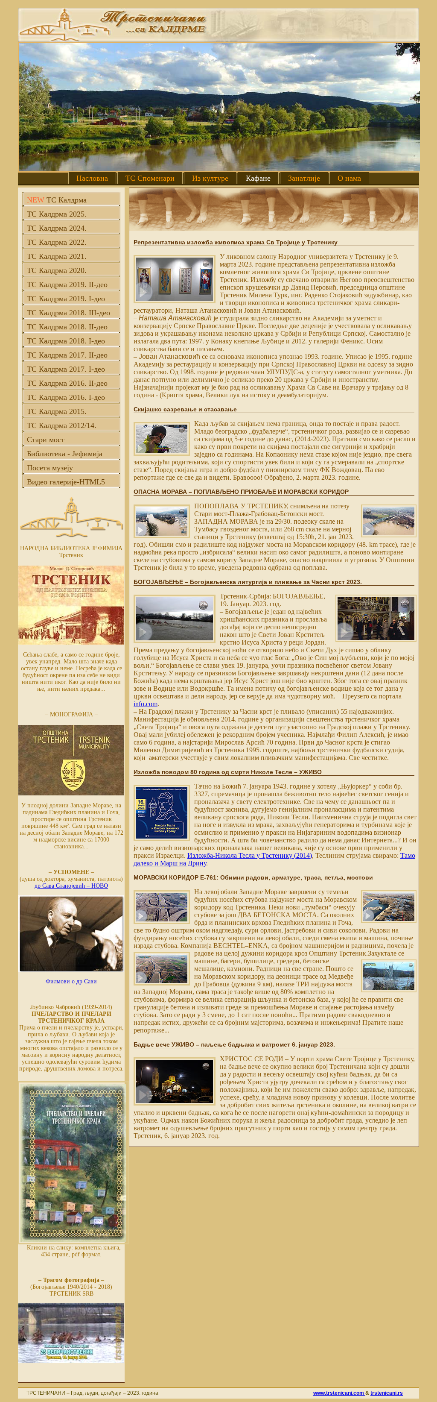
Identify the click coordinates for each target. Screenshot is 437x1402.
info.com (145, 703)
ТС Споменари (150, 177)
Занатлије (304, 177)
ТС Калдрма (57, 200)
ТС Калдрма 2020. (57, 270)
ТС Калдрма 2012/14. (61, 425)
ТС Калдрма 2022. (57, 242)
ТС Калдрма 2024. (57, 228)
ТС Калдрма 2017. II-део (67, 355)
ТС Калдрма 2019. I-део (66, 298)
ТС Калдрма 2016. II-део (67, 383)
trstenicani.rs (386, 1393)
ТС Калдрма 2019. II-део (67, 284)
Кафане (258, 177)
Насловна (92, 177)
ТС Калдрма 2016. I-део (66, 397)
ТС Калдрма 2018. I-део (66, 341)
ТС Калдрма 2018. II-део (67, 327)
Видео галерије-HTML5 (66, 482)
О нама (349, 177)
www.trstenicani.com (339, 1393)
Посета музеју (50, 467)
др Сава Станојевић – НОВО (71, 886)
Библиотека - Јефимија (64, 453)
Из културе (210, 177)
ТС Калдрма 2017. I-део (66, 369)
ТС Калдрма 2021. (57, 256)
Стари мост (45, 439)
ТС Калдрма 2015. (57, 411)
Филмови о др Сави (71, 981)
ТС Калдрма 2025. (57, 214)
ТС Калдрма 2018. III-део (68, 312)
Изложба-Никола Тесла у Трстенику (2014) (249, 855)
